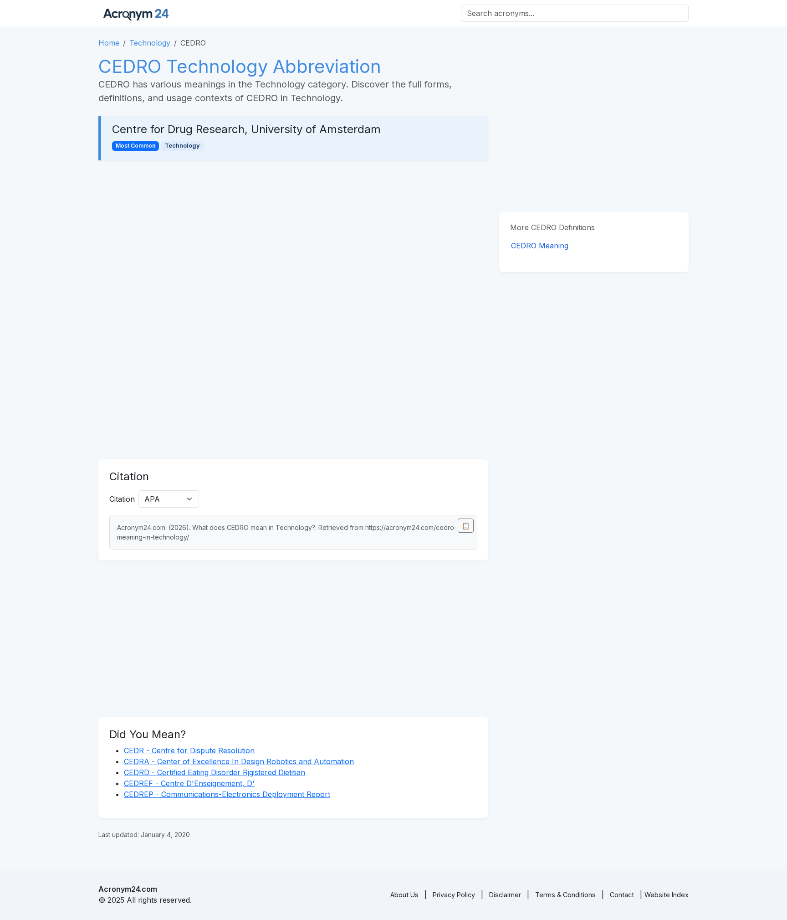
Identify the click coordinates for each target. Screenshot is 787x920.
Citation (122, 499)
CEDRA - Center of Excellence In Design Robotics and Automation (239, 761)
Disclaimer (505, 895)
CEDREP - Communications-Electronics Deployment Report (227, 794)
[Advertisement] (293, 239)
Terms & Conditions (565, 895)
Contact (622, 895)
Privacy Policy (454, 895)
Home (108, 42)
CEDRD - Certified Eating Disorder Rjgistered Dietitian (214, 772)
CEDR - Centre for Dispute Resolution (189, 750)
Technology (149, 42)
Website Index (666, 895)
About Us (404, 895)
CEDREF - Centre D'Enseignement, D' (189, 783)
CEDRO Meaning (539, 245)
